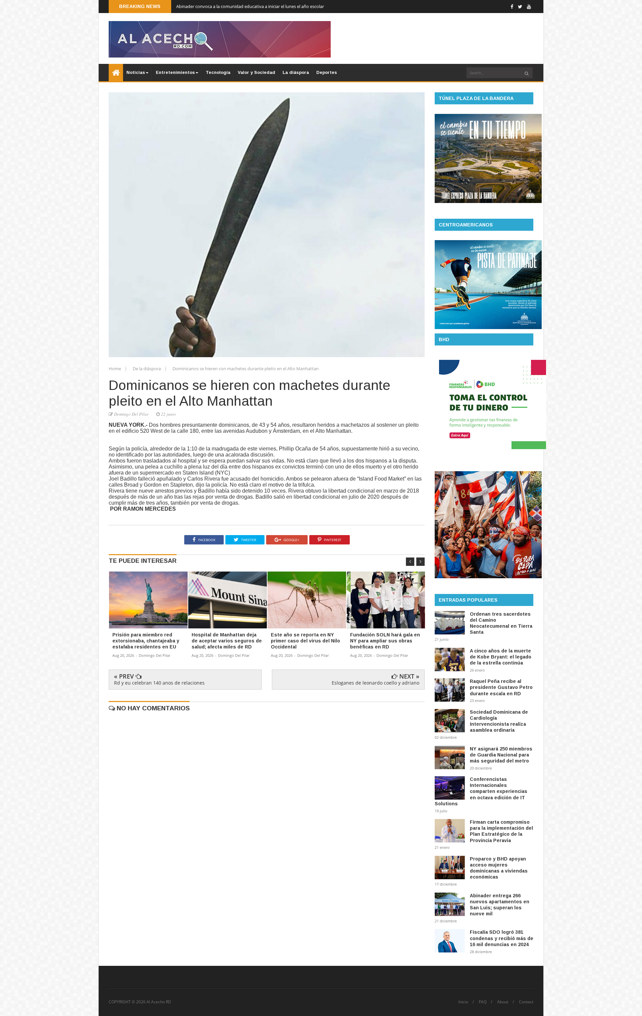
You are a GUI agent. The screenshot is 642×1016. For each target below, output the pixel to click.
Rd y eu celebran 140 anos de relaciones (159, 683)
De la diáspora (147, 369)
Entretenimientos (175, 72)
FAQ (483, 1002)
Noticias (135, 72)
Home (115, 369)
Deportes (326, 72)
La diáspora (296, 72)
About (502, 1002)
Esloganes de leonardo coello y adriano (375, 683)
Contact (526, 1002)
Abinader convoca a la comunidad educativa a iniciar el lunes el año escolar (250, 6)
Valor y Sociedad (256, 72)
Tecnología (218, 72)
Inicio (463, 1002)
